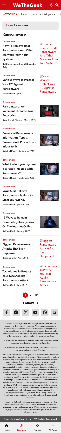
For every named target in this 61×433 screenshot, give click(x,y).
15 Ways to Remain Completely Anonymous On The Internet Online (18, 222)
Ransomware (8, 41)
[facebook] (6, 315)
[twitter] (25, 315)
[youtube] (35, 315)
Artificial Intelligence (43, 14)
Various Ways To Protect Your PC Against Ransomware (18, 84)
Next (36, 295)
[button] (51, 6)
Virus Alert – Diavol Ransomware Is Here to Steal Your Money (17, 195)
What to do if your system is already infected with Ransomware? (19, 169)
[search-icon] (57, 5)
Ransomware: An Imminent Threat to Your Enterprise (18, 111)
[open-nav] (4, 5)
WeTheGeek (27, 5)
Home (8, 25)
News (24, 14)
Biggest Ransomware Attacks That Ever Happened (16, 248)
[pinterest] (44, 315)
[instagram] (16, 315)
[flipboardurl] (54, 315)
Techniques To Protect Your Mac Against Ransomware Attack (16, 276)
